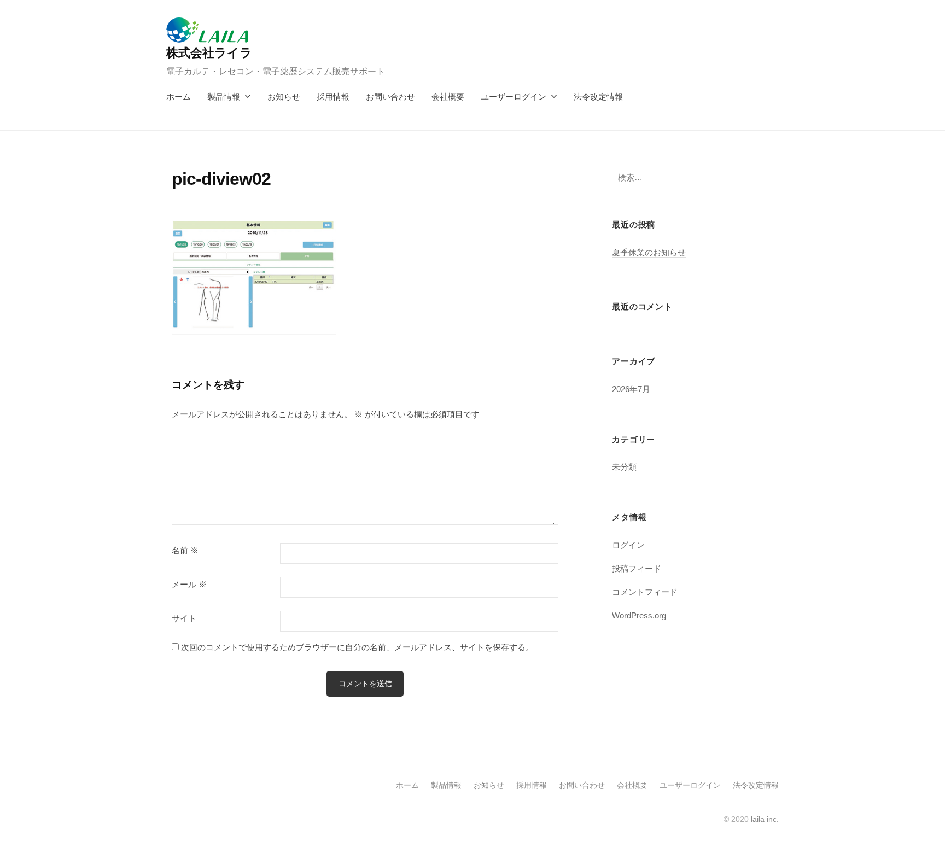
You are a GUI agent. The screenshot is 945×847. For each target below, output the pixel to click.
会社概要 (447, 96)
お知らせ (283, 96)
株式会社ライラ (209, 53)
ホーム (178, 96)
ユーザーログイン (513, 96)
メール (189, 584)
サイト (184, 618)
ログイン (628, 545)
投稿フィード (636, 568)
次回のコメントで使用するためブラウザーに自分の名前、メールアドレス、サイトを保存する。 (357, 647)
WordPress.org (639, 615)
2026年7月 (631, 389)
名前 (185, 550)
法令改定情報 (598, 96)
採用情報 (333, 96)
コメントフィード (645, 592)
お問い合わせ (390, 96)
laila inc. (765, 819)
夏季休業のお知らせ (649, 252)
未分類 (624, 466)
